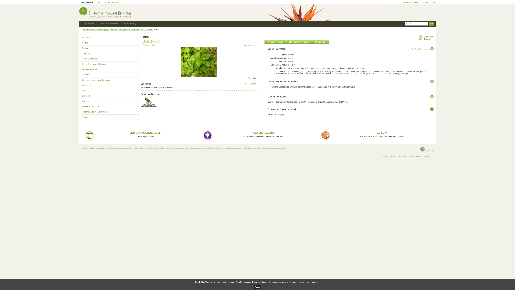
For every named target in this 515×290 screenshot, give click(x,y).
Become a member (111, 2)
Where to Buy (130, 24)
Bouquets (86, 48)
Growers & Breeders (109, 24)
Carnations (87, 53)
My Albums (89, 24)
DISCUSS (320, 42)
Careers (416, 2)
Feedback (424, 2)
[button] (183, 62)
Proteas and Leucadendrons (94, 112)
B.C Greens (147, 29)
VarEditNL (418, 49)
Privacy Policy (402, 156)
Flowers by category (99, 29)
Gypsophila (87, 85)
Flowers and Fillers (90, 69)
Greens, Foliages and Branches (125, 29)
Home (85, 29)
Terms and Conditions (388, 156)
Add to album (275, 42)
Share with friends (298, 42)
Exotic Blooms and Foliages (94, 64)
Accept (257, 287)
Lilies (84, 90)
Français (433, 2)
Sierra (252, 45)
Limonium (86, 96)
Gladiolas (86, 74)
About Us (407, 2)
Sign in (99, 2)
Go (431, 24)
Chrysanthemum (89, 59)
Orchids (85, 101)
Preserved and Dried (91, 106)
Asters (85, 43)
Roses (85, 117)
